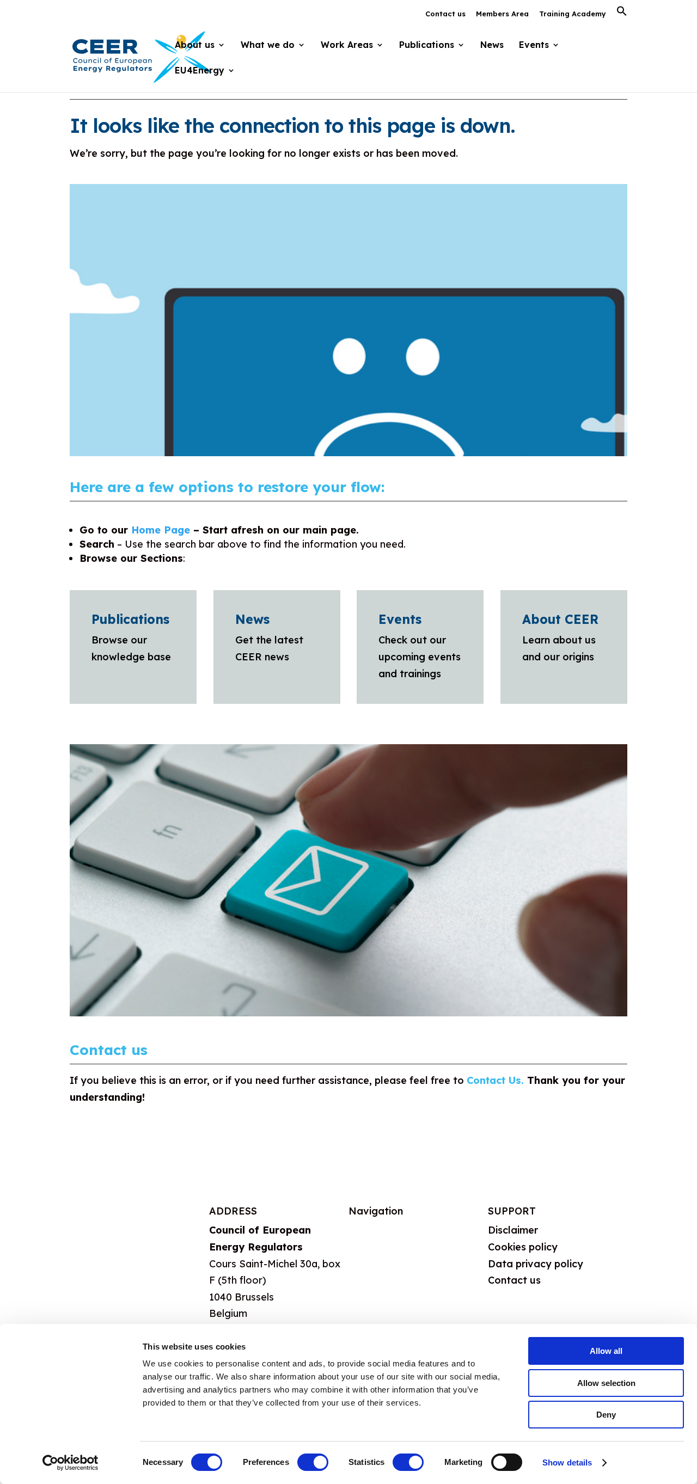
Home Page (160, 530)
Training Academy (572, 14)
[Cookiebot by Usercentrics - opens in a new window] (70, 1463)
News (492, 45)
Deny (606, 1414)
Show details (567, 1462)
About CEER (560, 619)
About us (369, 1230)
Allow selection (606, 1383)
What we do (377, 1256)
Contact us (445, 14)
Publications (130, 619)
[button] (621, 14)
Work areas (375, 1283)
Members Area (502, 14)
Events (534, 45)
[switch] (312, 1462)
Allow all (606, 1351)
